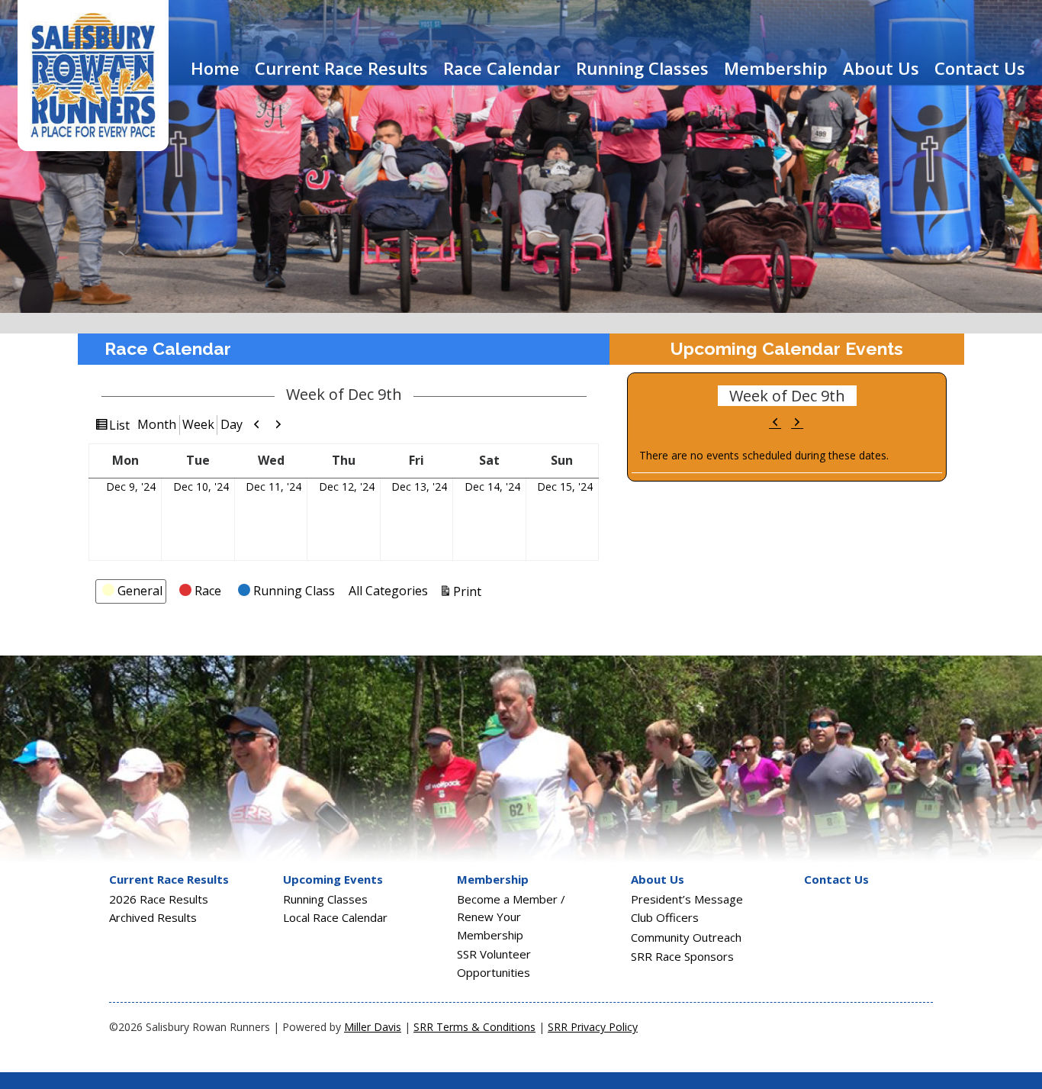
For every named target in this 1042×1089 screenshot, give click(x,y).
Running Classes (642, 67)
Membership (776, 67)
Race (208, 590)
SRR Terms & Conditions (474, 1027)
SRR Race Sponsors (682, 956)
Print (467, 591)
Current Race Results (341, 67)
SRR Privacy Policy (593, 1027)
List (119, 425)
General (139, 590)
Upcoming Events (333, 879)
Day (231, 424)
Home (215, 67)
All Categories (388, 590)
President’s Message (687, 899)
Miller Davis (372, 1027)
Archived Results (153, 917)
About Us (881, 67)
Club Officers (665, 917)
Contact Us (979, 67)
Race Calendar (502, 67)
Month (156, 424)
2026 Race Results (158, 899)
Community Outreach (686, 937)
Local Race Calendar (335, 917)
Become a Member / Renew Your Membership (511, 917)
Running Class (294, 590)
